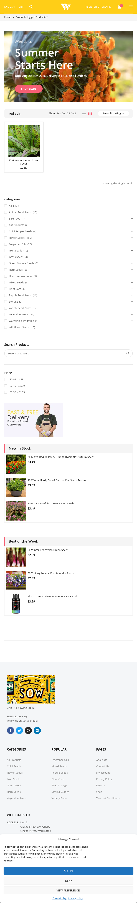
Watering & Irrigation (21, 320)
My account (103, 772)
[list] (84, 113)
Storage (13, 301)
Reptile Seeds (60, 772)
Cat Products (16, 225)
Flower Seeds (17, 237)
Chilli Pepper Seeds (20, 231)
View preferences (68, 890)
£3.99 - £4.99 (17, 392)
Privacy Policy (104, 779)
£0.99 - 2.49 (16, 379)
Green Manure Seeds (21, 263)
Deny (68, 880)
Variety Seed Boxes (20, 308)
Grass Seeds (16, 257)
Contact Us (102, 766)
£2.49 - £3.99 (17, 385)
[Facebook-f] (10, 730)
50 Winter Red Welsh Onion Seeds (48, 550)
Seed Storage (59, 785)
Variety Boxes (59, 798)
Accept (68, 871)
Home (7, 17)
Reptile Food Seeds (20, 295)
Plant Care (15, 289)
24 (68, 113)
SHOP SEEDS (28, 88)
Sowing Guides (60, 791)
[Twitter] (19, 730)
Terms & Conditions (108, 798)
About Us (101, 760)
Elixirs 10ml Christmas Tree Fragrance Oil (52, 596)
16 (58, 113)
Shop (99, 791)
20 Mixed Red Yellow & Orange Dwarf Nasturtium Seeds (61, 457)
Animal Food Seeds (20, 212)
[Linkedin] (37, 730)
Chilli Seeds (14, 766)
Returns (101, 785)
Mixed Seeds (16, 282)
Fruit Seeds (15, 250)
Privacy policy (75, 898)
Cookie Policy (59, 898)
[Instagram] (28, 730)
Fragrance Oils (17, 244)
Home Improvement (21, 276)
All (74, 113)
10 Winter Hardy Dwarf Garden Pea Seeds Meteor (57, 480)
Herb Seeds (16, 269)
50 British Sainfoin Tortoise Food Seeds (51, 503)
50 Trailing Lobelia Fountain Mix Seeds (51, 573)
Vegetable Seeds (19, 314)
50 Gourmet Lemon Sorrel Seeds (24, 162)
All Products (14, 760)
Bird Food (14, 218)
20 (63, 113)
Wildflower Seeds (19, 327)
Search (128, 353)
